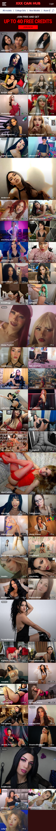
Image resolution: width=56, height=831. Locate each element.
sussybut (4, 682)
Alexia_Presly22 (7, 345)
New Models (34, 10)
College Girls (20, 10)
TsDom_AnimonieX (36, 134)
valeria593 (5, 50)
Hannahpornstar (35, 808)
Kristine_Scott (6, 92)
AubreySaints (6, 724)
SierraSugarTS (7, 450)
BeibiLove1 (33, 240)
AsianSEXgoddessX (37, 92)
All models (7, 10)
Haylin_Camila (6, 156)
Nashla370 (5, 71)
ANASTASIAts (6, 492)
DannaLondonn (7, 555)
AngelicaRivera (7, 534)
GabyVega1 (33, 682)
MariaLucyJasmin (8, 134)
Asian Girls (48, 10)
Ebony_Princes (35, 534)
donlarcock (5, 198)
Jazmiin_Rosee (7, 745)
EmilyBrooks (6, 787)
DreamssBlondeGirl (37, 745)
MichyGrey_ (5, 808)
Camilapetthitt (34, 724)
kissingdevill (34, 450)
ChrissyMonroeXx (36, 661)
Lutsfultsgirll (34, 555)
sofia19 (4, 829)
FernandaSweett (7, 639)
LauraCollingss (7, 282)
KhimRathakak (34, 282)
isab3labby (33, 303)
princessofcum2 (35, 261)
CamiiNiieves (6, 366)
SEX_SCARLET (35, 366)
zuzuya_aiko (34, 387)
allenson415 (34, 156)
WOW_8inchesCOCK (37, 219)
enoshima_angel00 (8, 240)
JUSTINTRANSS (35, 113)
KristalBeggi (5, 303)
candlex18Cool (7, 219)
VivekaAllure (6, 113)
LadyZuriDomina (7, 408)
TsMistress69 (34, 513)
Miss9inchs (5, 597)
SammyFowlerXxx (36, 71)
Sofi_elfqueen (34, 408)
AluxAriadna (33, 429)
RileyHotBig (33, 576)
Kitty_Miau (5, 513)
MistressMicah (35, 597)
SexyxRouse (34, 50)
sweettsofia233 (7, 261)
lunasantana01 (6, 703)
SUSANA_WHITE (35, 703)
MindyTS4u (5, 429)
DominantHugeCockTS (10, 387)
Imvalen (4, 576)
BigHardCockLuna (8, 661)
